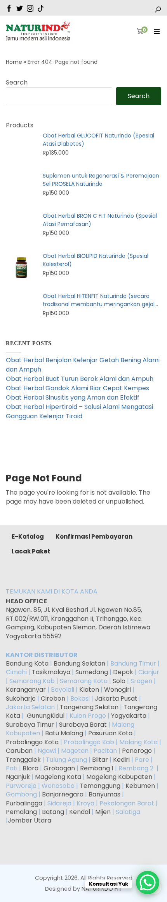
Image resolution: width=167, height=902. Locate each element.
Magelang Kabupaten (119, 776)
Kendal (79, 811)
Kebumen (140, 785)
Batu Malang (64, 733)
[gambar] (9, 8)
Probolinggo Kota (32, 742)
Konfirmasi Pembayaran (94, 536)
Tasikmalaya (51, 672)
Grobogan (59, 768)
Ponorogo (137, 750)
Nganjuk (18, 776)
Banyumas (104, 794)
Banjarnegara (63, 794)
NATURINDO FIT (102, 889)
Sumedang (91, 672)
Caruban (19, 750)
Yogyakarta (128, 715)
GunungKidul (45, 715)
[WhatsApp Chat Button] (147, 882)
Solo (120, 680)
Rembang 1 (96, 768)
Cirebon (53, 698)
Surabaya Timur (30, 724)
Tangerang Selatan (89, 707)
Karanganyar (26, 689)
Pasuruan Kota (110, 733)
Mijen (103, 811)
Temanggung (100, 785)
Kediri (121, 759)
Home (14, 62)
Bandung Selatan (79, 663)
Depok (123, 672)
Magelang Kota (58, 776)
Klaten (89, 689)
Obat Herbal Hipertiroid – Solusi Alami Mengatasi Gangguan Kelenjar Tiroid (79, 411)
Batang (53, 811)
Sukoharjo (21, 698)
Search (17, 82)
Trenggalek (23, 759)
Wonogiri (117, 689)
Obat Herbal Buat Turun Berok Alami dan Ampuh (79, 378)
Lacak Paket (31, 551)
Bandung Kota (27, 663)
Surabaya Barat (83, 724)
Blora (30, 768)
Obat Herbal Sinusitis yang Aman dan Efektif (72, 397)
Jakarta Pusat (116, 698)
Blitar (100, 759)
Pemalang (21, 811)
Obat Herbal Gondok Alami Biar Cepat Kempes (77, 388)
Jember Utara (29, 820)
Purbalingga (24, 803)
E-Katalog (28, 536)
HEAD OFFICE (27, 601)
